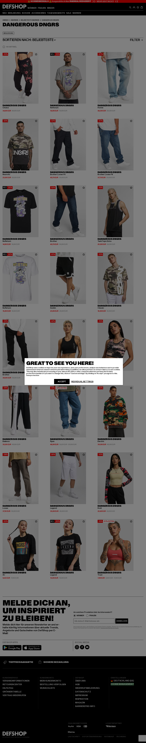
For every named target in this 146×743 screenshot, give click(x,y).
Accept (62, 381)
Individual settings (82, 381)
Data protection (32, 375)
